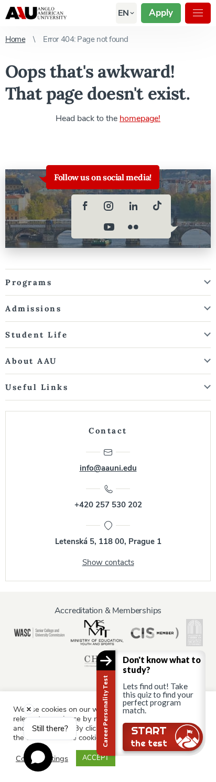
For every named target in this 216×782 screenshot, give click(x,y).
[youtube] (109, 227)
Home (15, 39)
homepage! (140, 118)
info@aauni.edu (108, 468)
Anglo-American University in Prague (36, 13)
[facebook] (85, 206)
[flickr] (133, 227)
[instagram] (109, 206)
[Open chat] (38, 757)
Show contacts (108, 562)
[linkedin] (133, 206)
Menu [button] (198, 13)
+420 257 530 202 (108, 504)
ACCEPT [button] (95, 758)
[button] (123, 13)
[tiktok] (157, 206)
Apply (161, 13)
